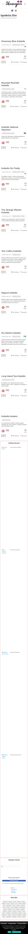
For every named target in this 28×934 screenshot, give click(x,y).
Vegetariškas (8, 916)
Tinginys (20, 913)
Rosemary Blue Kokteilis (13, 41)
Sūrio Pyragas (14, 913)
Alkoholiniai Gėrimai (16, 44)
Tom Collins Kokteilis (11, 251)
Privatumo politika (16, 932)
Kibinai (14, 905)
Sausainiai (14, 911)
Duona (8, 903)
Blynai (23, 901)
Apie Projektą (4, 923)
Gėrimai (22, 44)
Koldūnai (23, 905)
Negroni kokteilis (9, 293)
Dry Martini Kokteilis (11, 333)
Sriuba (23, 911)
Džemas (12, 903)
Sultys (3, 913)
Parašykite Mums (12, 923)
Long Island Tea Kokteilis (13, 376)
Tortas (24, 913)
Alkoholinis (5, 901)
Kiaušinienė (9, 905)
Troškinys (9, 914)
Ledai (12, 907)
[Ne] (26, 929)
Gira (16, 903)
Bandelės (19, 901)
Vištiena (23, 916)
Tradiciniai (4, 914)
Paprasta (9, 909)
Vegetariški (15, 916)
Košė (4, 907)
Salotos (9, 911)
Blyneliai (3, 903)
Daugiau (3, 106)
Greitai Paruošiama (22, 903)
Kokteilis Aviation (9, 416)
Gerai (9, 932)
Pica (14, 909)
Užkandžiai (19, 914)
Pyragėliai (22, 909)
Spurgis (7, 56)
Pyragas (17, 909)
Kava (4, 905)
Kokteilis (18, 905)
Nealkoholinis (22, 907)
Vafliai (4, 916)
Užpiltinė (24, 914)
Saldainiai (5, 911)
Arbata (14, 901)
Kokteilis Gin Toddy (10, 168)
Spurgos (19, 911)
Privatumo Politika (22, 923)
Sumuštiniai (8, 913)
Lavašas (7, 907)
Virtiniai (19, 916)
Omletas (5, 909)
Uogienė (14, 914)
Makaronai (16, 907)
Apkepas (10, 901)
